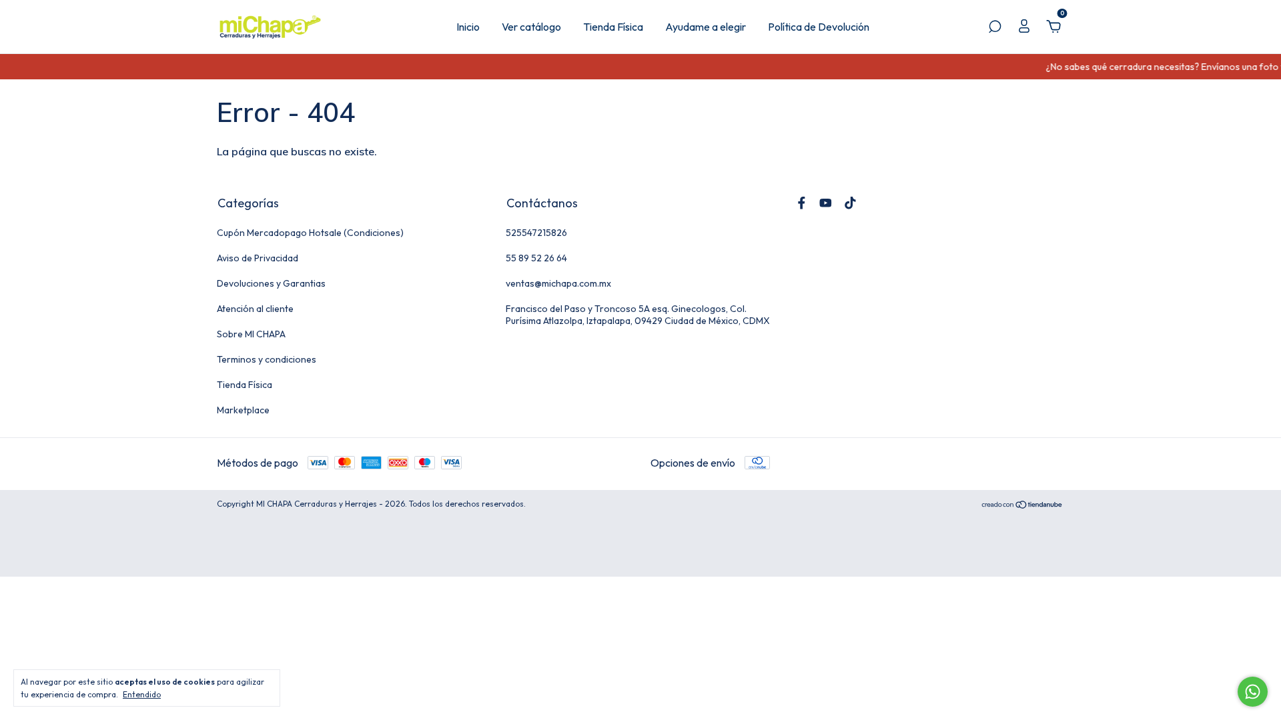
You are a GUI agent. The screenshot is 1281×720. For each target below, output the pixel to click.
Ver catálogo (531, 26)
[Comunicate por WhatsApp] (1253, 692)
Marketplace (243, 410)
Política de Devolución (818, 26)
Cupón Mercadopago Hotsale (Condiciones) (310, 233)
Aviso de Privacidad (257, 258)
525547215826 (536, 233)
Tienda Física (613, 26)
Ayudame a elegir (705, 26)
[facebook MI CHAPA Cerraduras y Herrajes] (801, 203)
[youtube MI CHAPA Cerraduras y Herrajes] (825, 203)
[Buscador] (994, 27)
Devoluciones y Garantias (271, 283)
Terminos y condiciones (266, 359)
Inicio (468, 26)
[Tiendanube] (1022, 505)
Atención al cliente (255, 309)
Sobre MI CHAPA (251, 334)
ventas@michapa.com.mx (558, 283)
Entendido (142, 694)
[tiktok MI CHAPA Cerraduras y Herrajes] (850, 203)
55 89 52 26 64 (536, 258)
